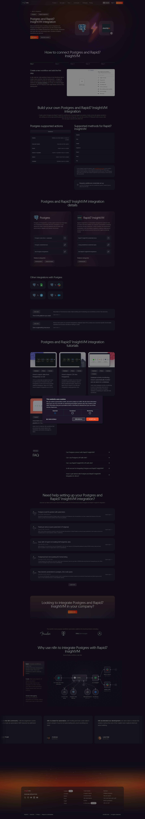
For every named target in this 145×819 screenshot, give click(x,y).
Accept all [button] (92, 419)
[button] (51, 419)
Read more (54, 407)
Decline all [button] (78, 419)
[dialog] (72, 409)
